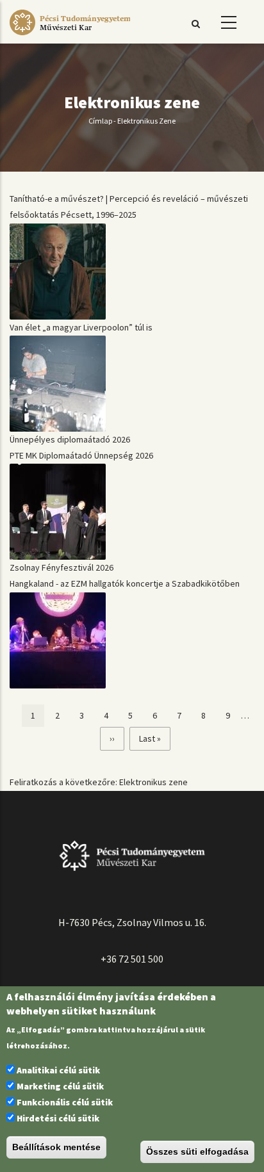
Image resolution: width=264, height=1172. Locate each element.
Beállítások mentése (56, 1147)
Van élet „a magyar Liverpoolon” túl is (81, 327)
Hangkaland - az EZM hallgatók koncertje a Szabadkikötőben (125, 583)
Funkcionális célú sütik (65, 1102)
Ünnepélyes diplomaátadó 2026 (70, 439)
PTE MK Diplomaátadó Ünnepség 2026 (81, 455)
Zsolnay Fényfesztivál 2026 (61, 567)
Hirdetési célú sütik (58, 1118)
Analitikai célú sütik (58, 1070)
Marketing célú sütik (60, 1086)
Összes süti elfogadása (197, 1151)
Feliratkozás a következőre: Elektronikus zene (99, 782)
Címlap (100, 121)
